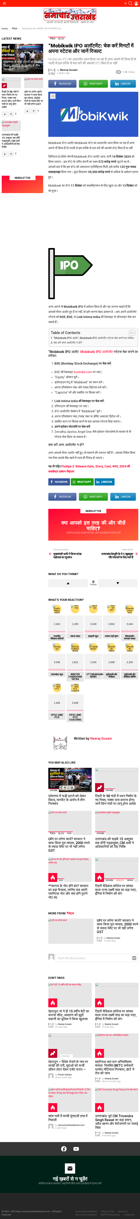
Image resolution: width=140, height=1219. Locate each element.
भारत (69, 833)
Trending (99, 787)
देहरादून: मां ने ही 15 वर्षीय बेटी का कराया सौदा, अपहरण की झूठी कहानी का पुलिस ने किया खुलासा (68, 1015)
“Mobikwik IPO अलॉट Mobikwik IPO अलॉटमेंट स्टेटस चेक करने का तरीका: (93, 338)
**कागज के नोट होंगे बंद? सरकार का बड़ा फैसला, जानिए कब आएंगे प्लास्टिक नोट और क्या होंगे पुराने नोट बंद (68, 891)
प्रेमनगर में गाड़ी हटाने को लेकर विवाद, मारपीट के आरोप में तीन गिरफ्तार (67, 800)
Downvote (117, 583)
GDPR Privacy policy (110, 1214)
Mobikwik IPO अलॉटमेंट (96, 352)
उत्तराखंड (53, 790)
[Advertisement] (93, 220)
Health (120, 880)
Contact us (129, 1214)
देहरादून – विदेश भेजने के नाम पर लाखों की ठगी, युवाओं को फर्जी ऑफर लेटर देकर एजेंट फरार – (68, 1065)
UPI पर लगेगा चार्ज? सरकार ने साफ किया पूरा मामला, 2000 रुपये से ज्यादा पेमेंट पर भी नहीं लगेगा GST (69, 845)
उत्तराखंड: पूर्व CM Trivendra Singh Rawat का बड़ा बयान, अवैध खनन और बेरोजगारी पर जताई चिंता (116, 1122)
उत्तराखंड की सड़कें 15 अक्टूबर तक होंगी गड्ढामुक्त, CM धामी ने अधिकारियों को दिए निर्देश (114, 843)
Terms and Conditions (86, 1214)
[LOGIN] (136, 3)
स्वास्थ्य (130, 880)
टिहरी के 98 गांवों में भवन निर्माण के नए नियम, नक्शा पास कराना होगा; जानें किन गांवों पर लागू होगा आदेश (116, 800)
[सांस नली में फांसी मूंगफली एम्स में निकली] (70, 1100)
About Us (123, 1211)
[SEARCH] (130, 3)
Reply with (134, 958)
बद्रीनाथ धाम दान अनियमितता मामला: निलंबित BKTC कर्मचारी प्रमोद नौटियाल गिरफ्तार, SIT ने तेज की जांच (114, 1067)
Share (52, 96)
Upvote (68, 583)
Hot (52, 877)
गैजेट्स (52, 833)
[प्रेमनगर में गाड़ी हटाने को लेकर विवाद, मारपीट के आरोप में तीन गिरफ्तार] (70, 780)
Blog (61, 833)
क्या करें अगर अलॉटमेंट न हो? (67, 342)
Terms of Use (107, 1211)
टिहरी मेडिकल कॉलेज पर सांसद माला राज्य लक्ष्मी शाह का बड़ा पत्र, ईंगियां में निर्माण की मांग (115, 890)
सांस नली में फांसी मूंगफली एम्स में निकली (67, 1118)
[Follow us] (125, 3)
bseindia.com (83, 372)
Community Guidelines (86, 1211)
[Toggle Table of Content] (130, 333)
